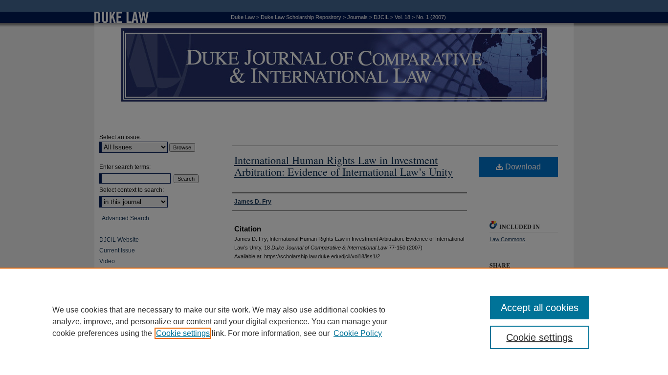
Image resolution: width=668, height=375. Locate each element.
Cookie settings (183, 333)
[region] (334, 321)
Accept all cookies (540, 307)
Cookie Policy (358, 333)
